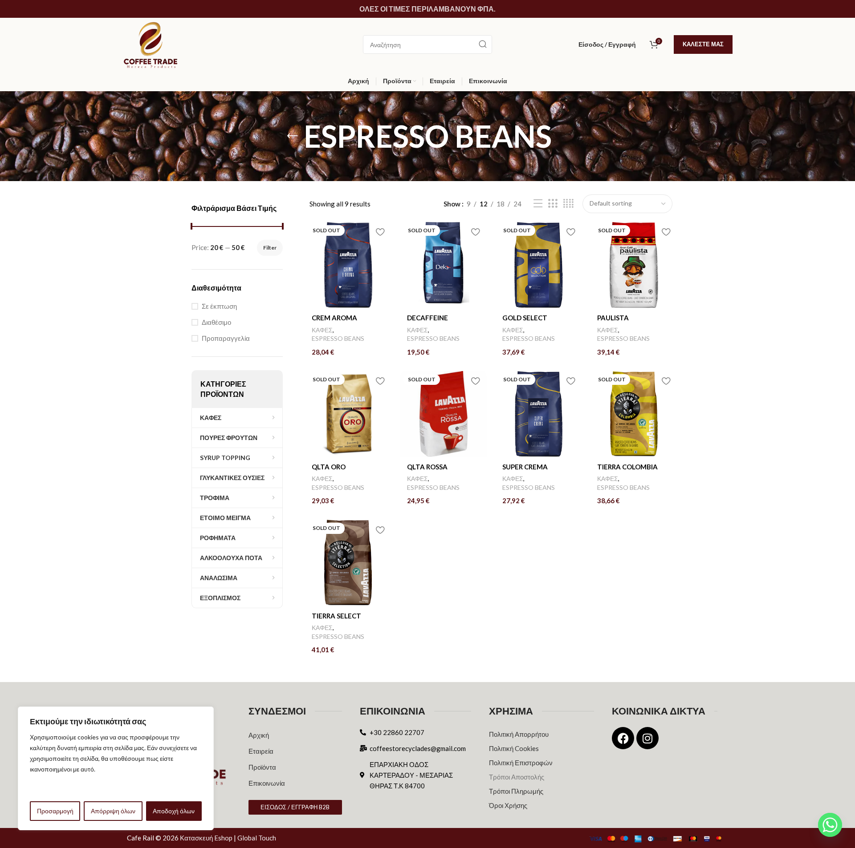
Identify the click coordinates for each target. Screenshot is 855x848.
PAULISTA (613, 318)
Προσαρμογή (55, 811)
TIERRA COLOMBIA (627, 467)
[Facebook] (623, 738)
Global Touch (256, 838)
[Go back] (292, 136)
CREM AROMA (334, 318)
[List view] (537, 204)
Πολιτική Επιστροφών (521, 763)
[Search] (482, 44)
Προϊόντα (262, 767)
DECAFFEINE (427, 318)
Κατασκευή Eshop (206, 838)
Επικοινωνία (266, 783)
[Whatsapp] (830, 825)
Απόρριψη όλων (113, 811)
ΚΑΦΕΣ (322, 330)
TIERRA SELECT (336, 616)
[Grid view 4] (568, 204)
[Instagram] (647, 738)
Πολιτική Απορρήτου (519, 734)
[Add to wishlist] (380, 232)
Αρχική (258, 735)
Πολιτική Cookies (514, 748)
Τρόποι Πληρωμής (516, 791)
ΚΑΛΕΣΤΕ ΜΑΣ (703, 44)
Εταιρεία (260, 751)
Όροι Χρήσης (508, 805)
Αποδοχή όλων (174, 811)
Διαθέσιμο (216, 322)
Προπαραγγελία (226, 338)
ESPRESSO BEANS (338, 338)
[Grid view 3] (552, 204)
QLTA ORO (329, 467)
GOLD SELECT (524, 318)
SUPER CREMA (525, 467)
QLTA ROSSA (427, 467)
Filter (270, 247)
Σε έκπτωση (219, 306)
